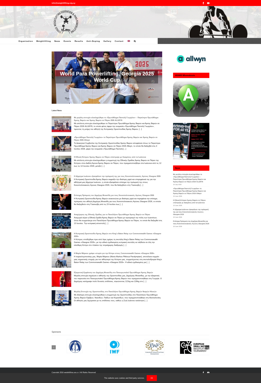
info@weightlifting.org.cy (63, 3)
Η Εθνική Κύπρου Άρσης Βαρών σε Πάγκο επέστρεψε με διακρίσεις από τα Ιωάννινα (110, 157)
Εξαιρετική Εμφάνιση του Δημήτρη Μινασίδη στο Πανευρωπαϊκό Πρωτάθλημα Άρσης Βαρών (113, 272)
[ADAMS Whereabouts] (191, 98)
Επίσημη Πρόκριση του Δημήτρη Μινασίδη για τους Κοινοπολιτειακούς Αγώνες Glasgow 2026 (114, 195)
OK (152, 378)
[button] (135, 41)
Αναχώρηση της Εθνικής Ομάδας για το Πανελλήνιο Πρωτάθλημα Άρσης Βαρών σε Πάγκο (112, 214)
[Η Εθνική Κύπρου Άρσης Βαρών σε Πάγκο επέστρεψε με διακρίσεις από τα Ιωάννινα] (61, 164)
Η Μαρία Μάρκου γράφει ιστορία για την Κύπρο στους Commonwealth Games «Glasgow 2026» (114, 253)
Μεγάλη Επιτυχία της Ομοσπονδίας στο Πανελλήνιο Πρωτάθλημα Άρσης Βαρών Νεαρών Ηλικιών (115, 292)
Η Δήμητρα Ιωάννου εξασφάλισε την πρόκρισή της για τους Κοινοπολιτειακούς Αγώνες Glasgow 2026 (117, 176)
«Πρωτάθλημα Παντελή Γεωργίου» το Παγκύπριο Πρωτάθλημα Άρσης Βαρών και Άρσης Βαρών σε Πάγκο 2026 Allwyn (189, 191)
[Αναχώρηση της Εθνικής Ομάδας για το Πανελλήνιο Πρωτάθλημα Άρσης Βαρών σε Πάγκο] (61, 221)
